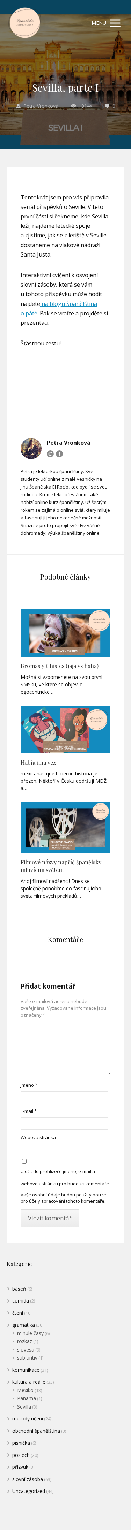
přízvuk (20, 1467)
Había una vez (38, 762)
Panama (26, 1398)
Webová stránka (38, 1137)
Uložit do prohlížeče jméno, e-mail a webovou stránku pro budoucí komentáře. (65, 1177)
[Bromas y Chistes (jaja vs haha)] (66, 633)
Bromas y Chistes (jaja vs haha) (60, 665)
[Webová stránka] (50, 453)
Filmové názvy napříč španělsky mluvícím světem (61, 865)
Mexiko (25, 1390)
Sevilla (24, 1406)
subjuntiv (27, 1357)
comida (20, 1300)
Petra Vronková (40, 106)
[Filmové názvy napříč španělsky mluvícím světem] (66, 827)
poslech (21, 1455)
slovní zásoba (27, 1479)
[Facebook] (59, 453)
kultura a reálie (28, 1381)
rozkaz (24, 1341)
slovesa (25, 1349)
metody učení (27, 1418)
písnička (21, 1442)
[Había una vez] (66, 729)
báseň (19, 1288)
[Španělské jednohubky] (24, 23)
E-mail (29, 1111)
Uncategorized (28, 1491)
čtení (17, 1313)
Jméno (29, 1085)
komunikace (25, 1370)
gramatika (23, 1324)
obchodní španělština (36, 1430)
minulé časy (30, 1333)
